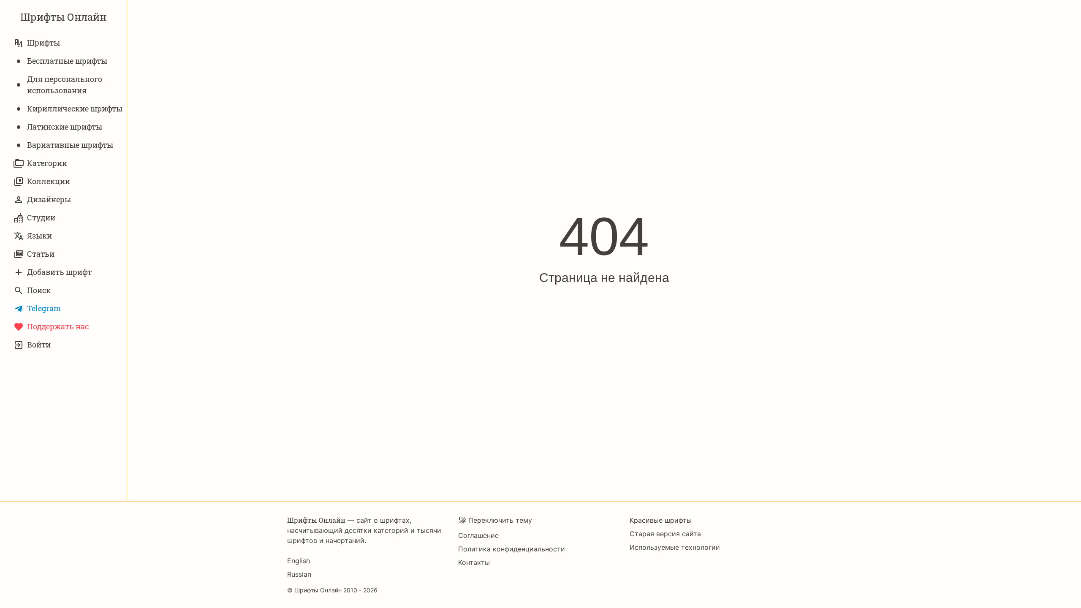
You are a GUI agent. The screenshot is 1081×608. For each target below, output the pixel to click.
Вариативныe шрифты (70, 145)
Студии (41, 217)
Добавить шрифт (59, 272)
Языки (39, 236)
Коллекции (48, 181)
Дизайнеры (49, 199)
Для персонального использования (64, 84)
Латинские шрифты (64, 127)
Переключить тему (500, 520)
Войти (39, 344)
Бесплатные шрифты (67, 61)
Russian (299, 574)
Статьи (40, 254)
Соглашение (478, 535)
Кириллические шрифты (74, 108)
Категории (47, 163)
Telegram (44, 308)
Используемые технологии (675, 547)
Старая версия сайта (665, 533)
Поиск (39, 290)
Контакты (474, 562)
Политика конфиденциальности (511, 549)
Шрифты (43, 43)
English (298, 560)
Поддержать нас (58, 326)
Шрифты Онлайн (63, 17)
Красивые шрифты (661, 520)
